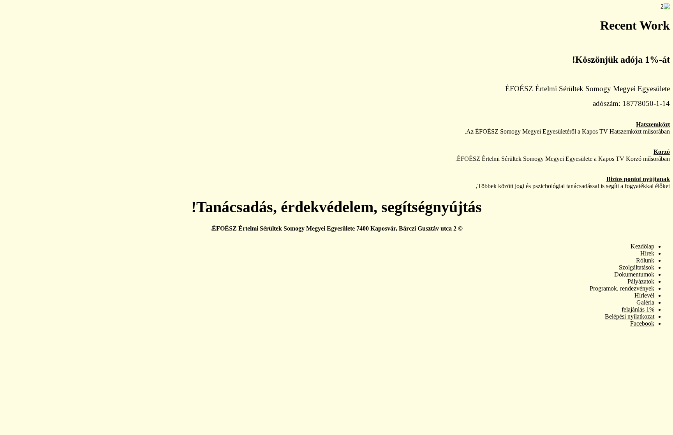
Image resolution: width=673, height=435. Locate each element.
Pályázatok (640, 281)
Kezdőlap (642, 246)
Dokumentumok (634, 274)
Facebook (642, 323)
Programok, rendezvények (622, 288)
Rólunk (645, 260)
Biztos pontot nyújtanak (638, 179)
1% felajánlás (638, 309)
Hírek (647, 253)
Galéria (645, 302)
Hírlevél (644, 295)
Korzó (662, 151)
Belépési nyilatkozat (629, 316)
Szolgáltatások (636, 267)
